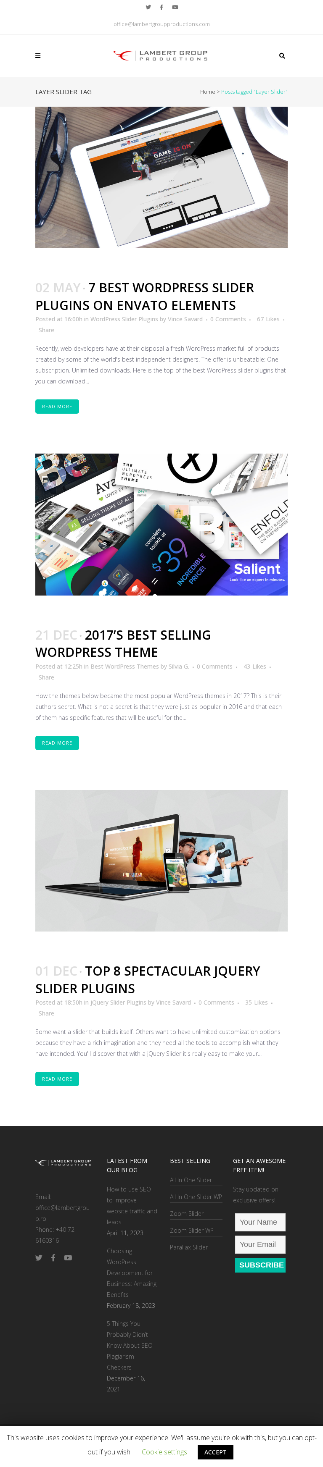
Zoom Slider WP (192, 1230)
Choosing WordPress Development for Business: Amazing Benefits (131, 1273)
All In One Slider (191, 1180)
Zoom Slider (187, 1214)
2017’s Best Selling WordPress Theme (123, 643)
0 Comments (228, 319)
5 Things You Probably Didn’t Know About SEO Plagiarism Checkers (130, 1345)
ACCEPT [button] (215, 1452)
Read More (57, 406)
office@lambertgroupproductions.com (162, 24)
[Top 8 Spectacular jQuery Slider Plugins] (161, 861)
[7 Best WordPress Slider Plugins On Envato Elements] (161, 178)
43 (255, 666)
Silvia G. (179, 666)
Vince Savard (185, 319)
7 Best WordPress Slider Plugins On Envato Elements (144, 296)
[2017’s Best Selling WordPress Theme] (161, 525)
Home (207, 91)
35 (256, 1002)
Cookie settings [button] (164, 1452)
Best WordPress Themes (124, 666)
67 (268, 319)
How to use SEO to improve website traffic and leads (132, 1205)
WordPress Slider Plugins (124, 319)
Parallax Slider (189, 1247)
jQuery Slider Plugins (118, 1002)
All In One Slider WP (196, 1197)
